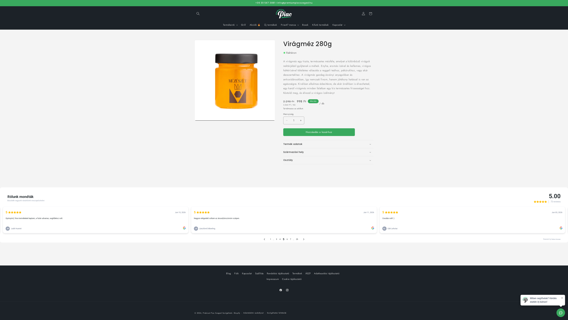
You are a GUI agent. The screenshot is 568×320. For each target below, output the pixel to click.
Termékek (297, 273)
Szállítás (259, 273)
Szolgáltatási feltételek (276, 313)
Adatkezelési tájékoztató (326, 273)
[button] (198, 13)
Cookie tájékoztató (291, 279)
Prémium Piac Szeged (212, 313)
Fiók (236, 273)
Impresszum (273, 279)
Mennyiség (288, 114)
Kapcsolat (247, 273)
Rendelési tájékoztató (278, 273)
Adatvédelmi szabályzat (253, 313)
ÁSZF (308, 273)
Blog (228, 273)
